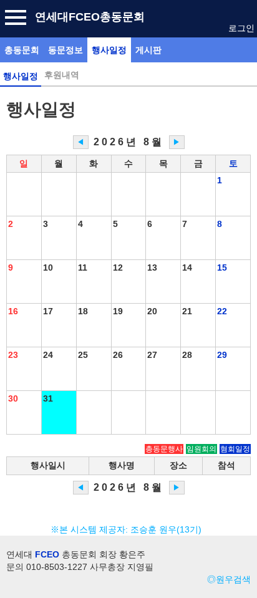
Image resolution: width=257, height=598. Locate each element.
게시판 (148, 50)
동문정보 (65, 50)
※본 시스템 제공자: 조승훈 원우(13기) (128, 529)
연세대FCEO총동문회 (90, 17)
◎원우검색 (229, 579)
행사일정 (109, 50)
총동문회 (21, 50)
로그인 (241, 28)
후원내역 (61, 75)
